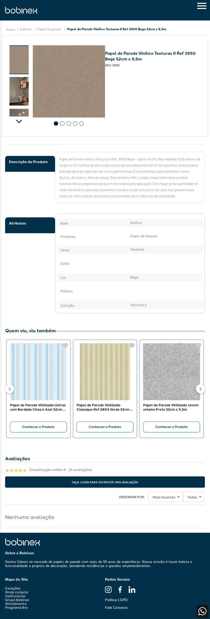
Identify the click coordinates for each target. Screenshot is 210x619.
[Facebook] (120, 589)
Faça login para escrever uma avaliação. (105, 482)
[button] (9, 389)
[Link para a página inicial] (10, 29)
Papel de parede (49, 29)
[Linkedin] (132, 589)
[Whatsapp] (202, 611)
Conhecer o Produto (38, 427)
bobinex (26, 29)
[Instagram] (108, 589)
